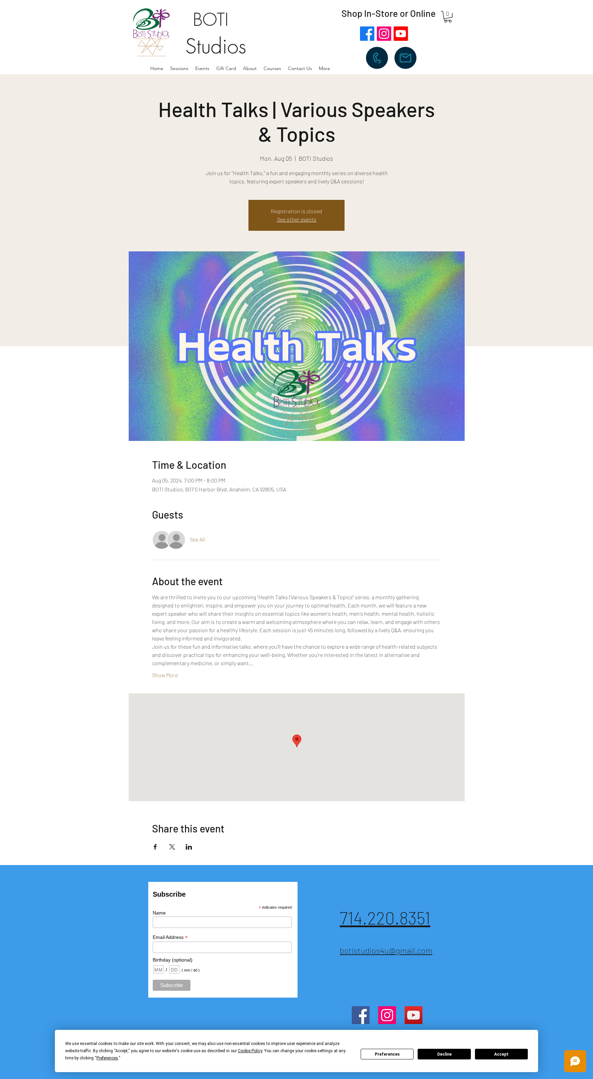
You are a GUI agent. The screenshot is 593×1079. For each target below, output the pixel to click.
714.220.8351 (385, 917)
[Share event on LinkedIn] (189, 847)
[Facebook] (367, 33)
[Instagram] (384, 33)
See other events (296, 219)
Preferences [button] (107, 1058)
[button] (250, 68)
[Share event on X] (172, 847)
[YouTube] (413, 1015)
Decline (444, 1054)
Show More (165, 675)
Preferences (387, 1054)
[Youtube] (401, 33)
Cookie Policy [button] (250, 1050)
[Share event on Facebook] (155, 847)
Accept (501, 1054)
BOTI (211, 20)
